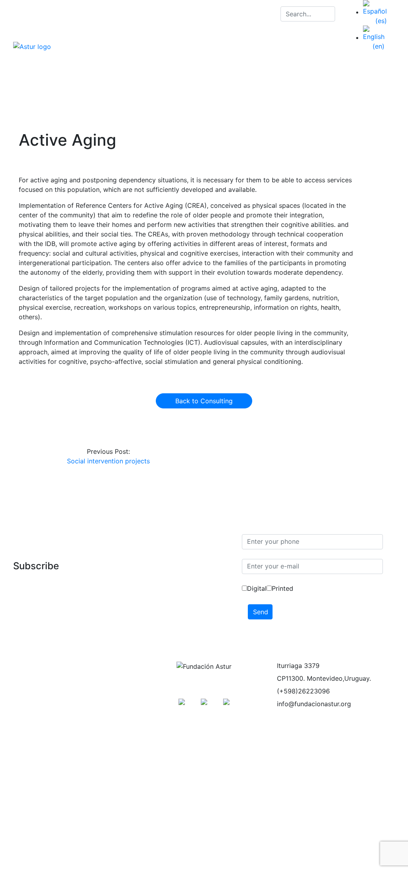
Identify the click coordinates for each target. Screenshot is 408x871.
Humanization (40, 764)
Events (29, 717)
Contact (367, 81)
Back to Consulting (204, 401)
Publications (199, 81)
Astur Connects (289, 81)
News (334, 81)
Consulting (35, 732)
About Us (33, 669)
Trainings (32, 685)
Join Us (242, 81)
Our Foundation (315, 65)
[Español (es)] (375, 12)
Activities (365, 65)
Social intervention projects (108, 461)
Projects (31, 701)
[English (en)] (373, 37)
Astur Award (37, 748)
